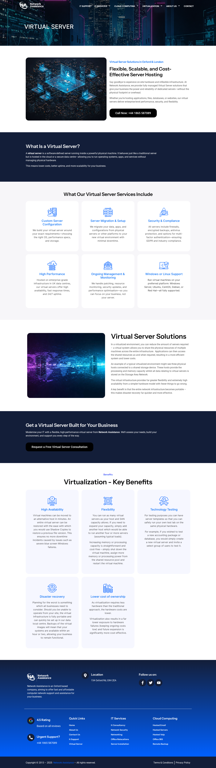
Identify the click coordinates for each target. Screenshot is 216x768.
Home (72, 725)
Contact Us (74, 734)
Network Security (119, 730)
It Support (85, 6)
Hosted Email (159, 725)
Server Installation (120, 744)
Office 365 (158, 739)
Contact (189, 6)
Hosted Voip (159, 734)
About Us (171, 6)
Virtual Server (75, 744)
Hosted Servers (160, 730)
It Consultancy (118, 725)
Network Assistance (63, 762)
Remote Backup (160, 744)
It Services (100, 6)
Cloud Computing (124, 6)
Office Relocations (120, 739)
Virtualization (150, 6)
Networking (116, 734)
